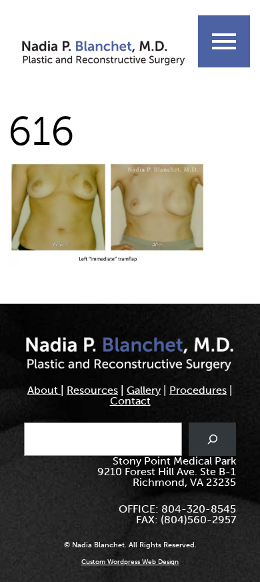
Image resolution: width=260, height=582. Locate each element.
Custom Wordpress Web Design (130, 562)
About (44, 390)
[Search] (212, 438)
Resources (92, 390)
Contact (130, 400)
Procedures (198, 390)
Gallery (144, 390)
